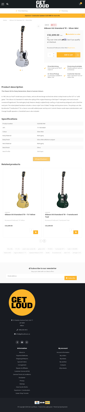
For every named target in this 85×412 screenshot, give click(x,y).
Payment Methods (22, 355)
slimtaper (77, 252)
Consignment (22, 365)
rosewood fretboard (36, 252)
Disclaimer (22, 377)
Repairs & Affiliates (22, 368)
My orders (63, 355)
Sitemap (22, 384)
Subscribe (71, 278)
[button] (20, 70)
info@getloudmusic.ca (23, 334)
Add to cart (68, 55)
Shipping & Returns (22, 359)
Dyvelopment (63, 407)
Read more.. (71, 48)
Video (54, 25)
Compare (63, 365)
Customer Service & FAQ (22, 371)
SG (48, 252)
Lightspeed (49, 407)
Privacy (22, 381)
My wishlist (63, 362)
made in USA (72, 249)
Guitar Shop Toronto (22, 393)
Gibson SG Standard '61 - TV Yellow (20, 214)
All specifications (41, 159)
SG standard (56, 252)
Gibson (47, 25)
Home (5, 20)
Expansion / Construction (22, 390)
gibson (41, 249)
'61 (17, 249)
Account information (63, 352)
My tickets (63, 359)
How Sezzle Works (22, 387)
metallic (7, 252)
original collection (20, 252)
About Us (22, 352)
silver (67, 252)
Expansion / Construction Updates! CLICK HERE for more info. (42, 15)
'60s (10, 249)
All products (63, 368)
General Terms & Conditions (22, 374)
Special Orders (22, 362)
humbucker (60, 249)
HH (50, 249)
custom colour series (28, 249)
